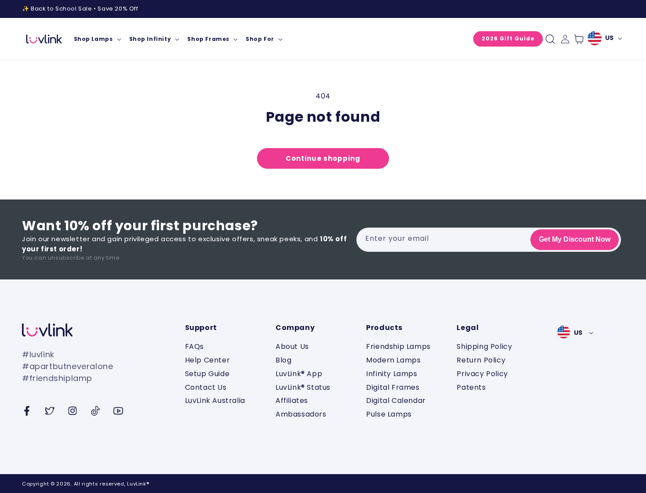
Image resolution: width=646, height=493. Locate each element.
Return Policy (481, 360)
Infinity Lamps (391, 374)
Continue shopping (323, 158)
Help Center (207, 360)
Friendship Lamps (398, 347)
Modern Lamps (393, 360)
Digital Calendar (396, 400)
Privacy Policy (482, 374)
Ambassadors (301, 414)
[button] (97, 39)
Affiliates (292, 400)
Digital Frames (392, 387)
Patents (471, 387)
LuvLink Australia (215, 400)
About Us (292, 347)
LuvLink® (138, 483)
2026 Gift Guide (508, 38)
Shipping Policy (484, 347)
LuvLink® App (299, 374)
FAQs (194, 347)
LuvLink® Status (303, 387)
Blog (283, 360)
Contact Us (206, 387)
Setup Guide (207, 374)
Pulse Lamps (389, 414)
